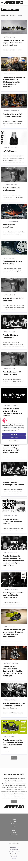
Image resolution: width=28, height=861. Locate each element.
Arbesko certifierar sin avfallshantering (11, 189)
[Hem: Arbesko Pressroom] (13, 2)
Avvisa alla (14, 434)
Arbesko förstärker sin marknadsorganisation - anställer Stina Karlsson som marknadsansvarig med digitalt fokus (13, 560)
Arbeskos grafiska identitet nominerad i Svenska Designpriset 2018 (13, 595)
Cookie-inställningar (14, 440)
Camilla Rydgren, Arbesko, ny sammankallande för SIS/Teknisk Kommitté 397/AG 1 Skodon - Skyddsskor (14, 81)
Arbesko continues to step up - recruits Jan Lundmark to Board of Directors (14, 705)
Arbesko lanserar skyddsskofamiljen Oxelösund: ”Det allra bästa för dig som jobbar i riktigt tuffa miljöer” (13, 670)
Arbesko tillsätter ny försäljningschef (10, 336)
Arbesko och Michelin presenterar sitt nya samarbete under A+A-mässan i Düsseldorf (11, 448)
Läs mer (14, 802)
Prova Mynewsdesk (14, 851)
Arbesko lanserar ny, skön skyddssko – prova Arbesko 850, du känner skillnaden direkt (13, 743)
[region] (14, 430)
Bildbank (14, 832)
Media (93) (12, 15)
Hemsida (14, 830)
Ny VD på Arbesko (9, 151)
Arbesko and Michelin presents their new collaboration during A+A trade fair (12, 412)
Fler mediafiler (14, 834)
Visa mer (14, 758)
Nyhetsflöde (14, 856)
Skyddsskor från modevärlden (9, 226)
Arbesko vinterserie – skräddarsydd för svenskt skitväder (12, 521)
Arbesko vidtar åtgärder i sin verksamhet (13, 299)
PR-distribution (14, 849)
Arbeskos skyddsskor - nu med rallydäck (12, 262)
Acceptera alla (14, 437)
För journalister (14, 854)
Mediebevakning (14, 847)
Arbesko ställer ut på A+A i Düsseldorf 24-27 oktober (13, 115)
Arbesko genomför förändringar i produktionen (13, 483)
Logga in (14, 858)
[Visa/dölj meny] (2, 2)
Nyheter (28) (4, 15)
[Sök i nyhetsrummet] (26, 2)
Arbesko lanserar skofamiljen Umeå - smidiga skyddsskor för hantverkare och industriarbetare (14, 633)
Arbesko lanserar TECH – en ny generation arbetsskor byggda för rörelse (13, 42)
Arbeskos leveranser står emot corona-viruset (12, 373)
